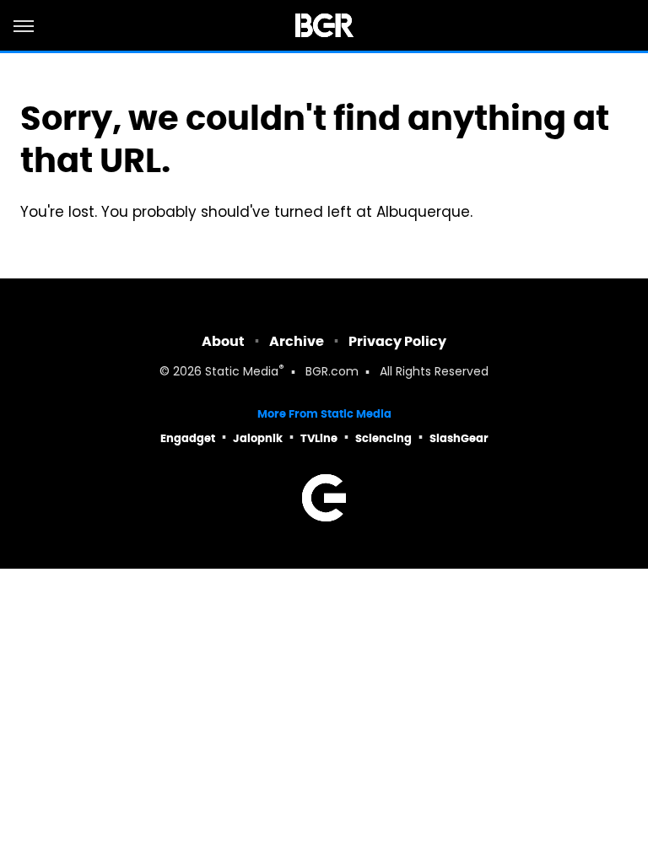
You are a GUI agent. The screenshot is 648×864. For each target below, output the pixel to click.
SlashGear (459, 438)
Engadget (187, 438)
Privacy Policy (397, 341)
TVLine (319, 438)
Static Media (241, 372)
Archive (296, 341)
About (223, 341)
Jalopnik (258, 438)
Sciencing (383, 438)
